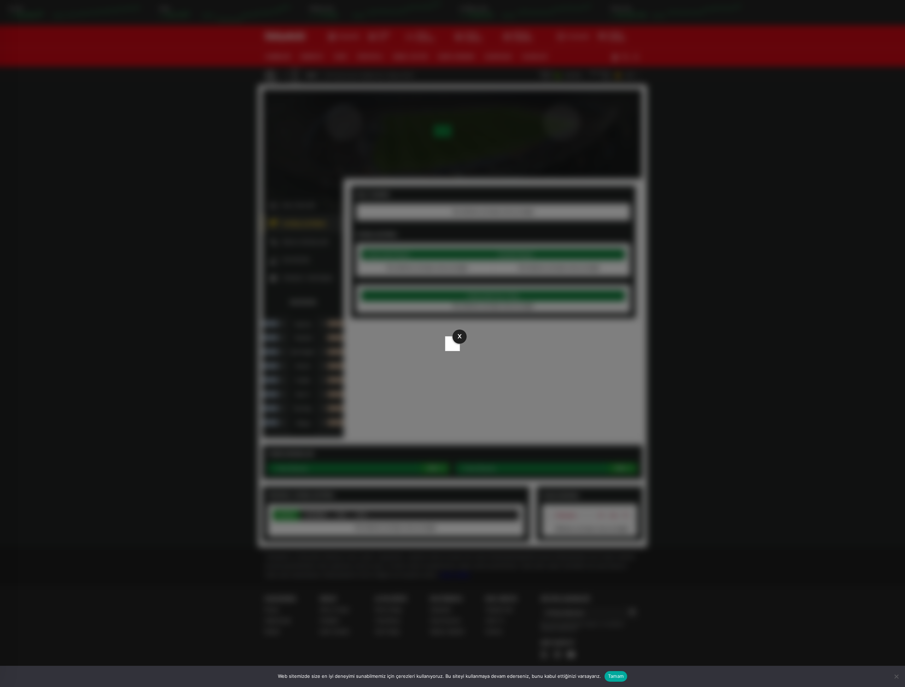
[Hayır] (896, 676)
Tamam (616, 676)
